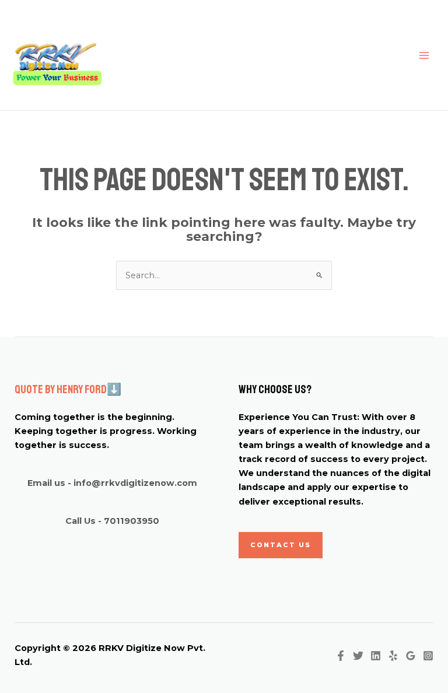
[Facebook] (340, 655)
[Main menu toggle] (424, 55)
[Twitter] (358, 655)
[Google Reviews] (410, 655)
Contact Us (280, 545)
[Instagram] (428, 655)
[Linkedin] (375, 655)
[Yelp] (393, 655)
